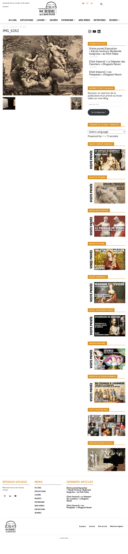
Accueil (5, 27)
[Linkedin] (92, 3)
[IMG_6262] (43, 94)
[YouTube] (83, 3)
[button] (101, 4)
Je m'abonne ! (98, 112)
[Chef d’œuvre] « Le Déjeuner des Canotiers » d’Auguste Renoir (107, 63)
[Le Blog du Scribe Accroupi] (48, 8)
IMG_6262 (13, 27)
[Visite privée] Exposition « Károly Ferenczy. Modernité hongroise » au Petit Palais (105, 51)
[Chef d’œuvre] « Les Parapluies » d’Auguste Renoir (105, 73)
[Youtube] (15, 496)
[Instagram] (87, 3)
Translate (112, 136)
